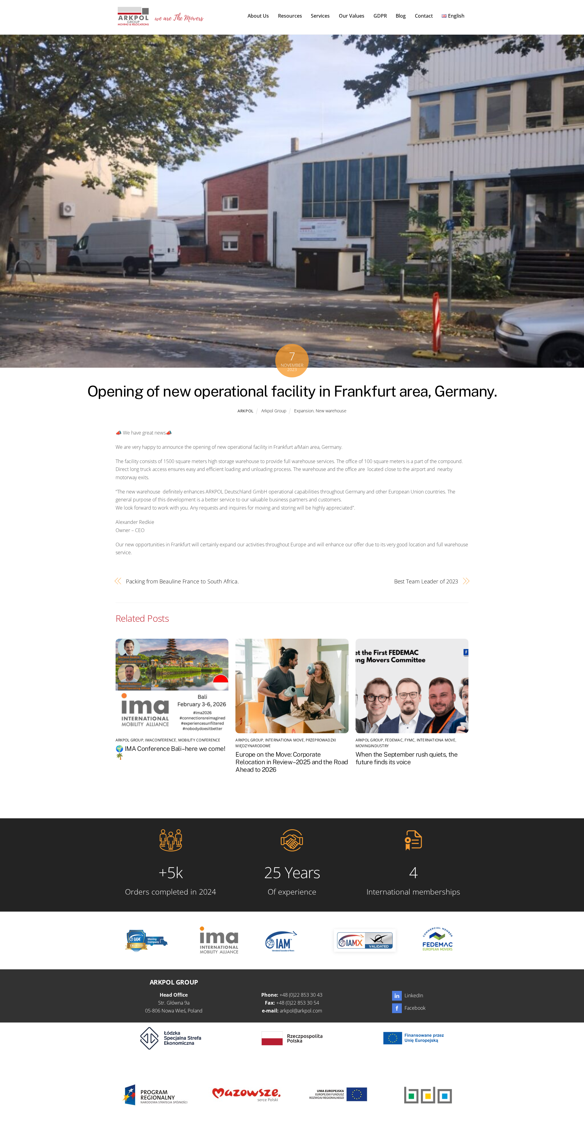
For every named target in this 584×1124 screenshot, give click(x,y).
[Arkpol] (133, 22)
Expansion (304, 411)
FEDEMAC (394, 740)
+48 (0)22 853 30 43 (301, 995)
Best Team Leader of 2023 (426, 581)
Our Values (351, 15)
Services (320, 15)
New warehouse (331, 411)
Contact (424, 15)
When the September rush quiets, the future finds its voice (406, 758)
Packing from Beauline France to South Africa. (182, 581)
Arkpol (246, 411)
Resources (290, 15)
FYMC (410, 740)
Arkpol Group (273, 411)
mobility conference (199, 740)
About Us (258, 15)
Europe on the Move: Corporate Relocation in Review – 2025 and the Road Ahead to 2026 (291, 762)
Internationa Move (284, 740)
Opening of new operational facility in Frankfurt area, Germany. (292, 391)
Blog (401, 15)
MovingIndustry (372, 745)
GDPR (380, 15)
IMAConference (160, 740)
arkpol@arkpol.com (301, 1010)
